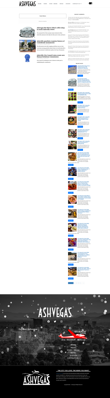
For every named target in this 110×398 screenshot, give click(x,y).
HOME (39, 3)
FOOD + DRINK (53, 3)
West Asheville (32, 353)
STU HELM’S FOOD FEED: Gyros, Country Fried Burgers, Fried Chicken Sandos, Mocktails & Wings (84, 183)
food (21, 341)
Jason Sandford (40, 44)
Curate (47, 337)
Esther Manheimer (32, 339)
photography (33, 348)
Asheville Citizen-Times (38, 332)
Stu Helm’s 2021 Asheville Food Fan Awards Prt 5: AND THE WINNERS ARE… (84, 94)
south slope (35, 350)
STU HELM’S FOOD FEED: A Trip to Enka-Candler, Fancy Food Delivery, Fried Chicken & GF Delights (84, 197)
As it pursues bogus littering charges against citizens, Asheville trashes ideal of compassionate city (84, 80)
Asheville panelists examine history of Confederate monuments (50, 42)
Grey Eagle (40, 341)
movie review (23, 346)
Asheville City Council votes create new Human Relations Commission (51, 56)
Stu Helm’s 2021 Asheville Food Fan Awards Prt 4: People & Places (84, 106)
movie (50, 344)
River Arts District (24, 350)
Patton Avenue (23, 348)
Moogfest (44, 344)
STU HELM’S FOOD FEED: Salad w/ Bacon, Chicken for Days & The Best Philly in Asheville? (84, 211)
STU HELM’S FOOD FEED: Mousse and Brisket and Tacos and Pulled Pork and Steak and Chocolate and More (84, 155)
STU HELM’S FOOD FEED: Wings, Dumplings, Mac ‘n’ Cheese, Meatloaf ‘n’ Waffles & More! (84, 169)
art (20, 332)
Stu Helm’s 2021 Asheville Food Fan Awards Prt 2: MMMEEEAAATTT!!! (84, 131)
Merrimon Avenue (35, 344)
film (49, 339)
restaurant (41, 348)
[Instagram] (91, 3)
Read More (80, 75)
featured (42, 339)
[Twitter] (55, 321)
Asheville (27, 332)
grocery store (49, 341)
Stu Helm (69, 26)
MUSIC (61, 3)
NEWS (45, 3)
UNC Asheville (23, 353)
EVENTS (68, 3)
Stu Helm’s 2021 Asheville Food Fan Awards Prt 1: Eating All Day (84, 142)
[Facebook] (48, 321)
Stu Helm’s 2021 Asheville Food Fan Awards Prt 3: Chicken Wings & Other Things (84, 118)
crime (42, 337)
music (30, 346)
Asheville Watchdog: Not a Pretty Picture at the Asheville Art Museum (84, 67)
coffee (21, 337)
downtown (22, 339)
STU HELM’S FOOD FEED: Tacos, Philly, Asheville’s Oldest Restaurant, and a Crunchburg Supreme (78, 31)
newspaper (50, 346)
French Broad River (30, 341)
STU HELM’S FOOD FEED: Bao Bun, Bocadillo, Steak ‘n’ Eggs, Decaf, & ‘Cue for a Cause (84, 269)
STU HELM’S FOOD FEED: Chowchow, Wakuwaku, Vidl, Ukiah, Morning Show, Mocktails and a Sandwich (84, 240)
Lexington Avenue (24, 344)
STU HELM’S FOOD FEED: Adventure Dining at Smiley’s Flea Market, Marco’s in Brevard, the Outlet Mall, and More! (83, 226)
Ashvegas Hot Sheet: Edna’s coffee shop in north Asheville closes (51, 28)
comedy (27, 337)
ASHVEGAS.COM (59, 373)
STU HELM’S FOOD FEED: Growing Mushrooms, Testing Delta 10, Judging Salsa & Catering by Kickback (83, 255)
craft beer (35, 337)
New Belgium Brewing (40, 346)
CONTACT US (76, 3)
